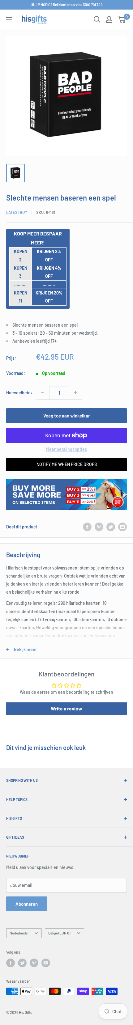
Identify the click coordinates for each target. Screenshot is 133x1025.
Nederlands (19, 933)
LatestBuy (16, 212)
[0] (122, 19)
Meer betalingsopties (66, 449)
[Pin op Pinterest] (99, 527)
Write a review (66, 708)
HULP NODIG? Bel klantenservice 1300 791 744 (67, 4)
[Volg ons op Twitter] (22, 963)
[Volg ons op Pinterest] (34, 963)
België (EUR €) (59, 933)
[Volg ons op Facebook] (10, 963)
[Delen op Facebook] (87, 527)
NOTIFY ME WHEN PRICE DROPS (66, 464)
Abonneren (26, 904)
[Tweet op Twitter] (110, 527)
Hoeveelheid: (19, 392)
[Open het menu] (9, 19)
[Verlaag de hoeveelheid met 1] (42, 392)
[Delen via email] (122, 527)
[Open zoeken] (97, 19)
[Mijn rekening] (109, 19)
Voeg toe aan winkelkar (66, 415)
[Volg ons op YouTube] (45, 963)
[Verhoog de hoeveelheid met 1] (75, 392)
